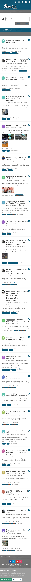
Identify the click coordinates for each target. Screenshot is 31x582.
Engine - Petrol (22, 514)
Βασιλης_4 (8, 514)
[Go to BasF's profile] (3, 377)
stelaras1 (8, 415)
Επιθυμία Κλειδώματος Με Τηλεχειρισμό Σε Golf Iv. (16, 158)
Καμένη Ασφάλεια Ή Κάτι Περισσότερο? (16, 531)
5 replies (16, 422)
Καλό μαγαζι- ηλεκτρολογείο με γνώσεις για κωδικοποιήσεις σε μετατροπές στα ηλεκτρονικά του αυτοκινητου (17, 296)
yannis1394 (9, 225)
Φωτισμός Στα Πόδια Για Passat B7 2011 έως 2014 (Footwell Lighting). (16, 242)
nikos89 (8, 494)
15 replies (18, 51)
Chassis (23, 161)
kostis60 (8, 340)
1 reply (15, 70)
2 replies (16, 311)
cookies (10, 572)
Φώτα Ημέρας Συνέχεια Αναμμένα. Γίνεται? (15, 338)
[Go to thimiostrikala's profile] (3, 177)
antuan (7, 44)
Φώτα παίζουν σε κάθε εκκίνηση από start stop (15, 78)
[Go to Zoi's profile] (3, 320)
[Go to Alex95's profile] (3, 126)
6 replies (16, 521)
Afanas (7, 205)
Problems (20, 44)
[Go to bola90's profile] (3, 357)
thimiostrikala (9, 180)
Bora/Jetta (20, 127)
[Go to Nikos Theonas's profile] (3, 158)
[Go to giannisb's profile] (3, 394)
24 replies (17, 261)
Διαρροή (9, 376)
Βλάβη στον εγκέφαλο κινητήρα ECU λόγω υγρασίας (15, 98)
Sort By (27, 34)
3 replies (18, 88)
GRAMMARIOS (9, 434)
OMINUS (8, 63)
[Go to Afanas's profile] (3, 202)
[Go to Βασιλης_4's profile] (3, 511)
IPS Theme (4, 564)
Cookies (19, 565)
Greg (7, 533)
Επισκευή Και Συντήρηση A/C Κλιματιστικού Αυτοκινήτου (17, 61)
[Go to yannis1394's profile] (3, 222)
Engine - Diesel (23, 102)
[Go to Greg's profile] (3, 530)
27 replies (14, 168)
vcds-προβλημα (12, 394)
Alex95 (7, 127)
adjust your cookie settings (19, 573)
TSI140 (7, 475)
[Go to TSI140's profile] (3, 472)
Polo (17, 323)
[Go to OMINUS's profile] (3, 60)
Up (19, 415)
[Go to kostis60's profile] (3, 338)
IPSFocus (11, 564)
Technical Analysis (22, 275)
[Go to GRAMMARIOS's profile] (3, 431)
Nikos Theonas (9, 161)
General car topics (22, 63)
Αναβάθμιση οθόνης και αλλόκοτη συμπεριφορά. (15, 203)
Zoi (7, 323)
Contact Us (12, 565)
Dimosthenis (9, 456)
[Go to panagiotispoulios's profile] (3, 292)
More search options (22, 23)
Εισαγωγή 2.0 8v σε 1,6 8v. (16, 126)
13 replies (17, 502)
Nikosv (7, 81)
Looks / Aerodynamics (24, 340)
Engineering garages (22, 360)
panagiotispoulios (10, 302)
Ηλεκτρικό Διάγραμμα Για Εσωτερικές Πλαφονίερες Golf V (16, 452)
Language (17, 564)
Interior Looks (21, 205)
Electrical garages (24, 456)
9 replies (14, 348)
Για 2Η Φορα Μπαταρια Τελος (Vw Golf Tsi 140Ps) (16, 472)
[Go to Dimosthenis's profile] (3, 451)
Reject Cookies (17, 579)
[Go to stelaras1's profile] (3, 412)
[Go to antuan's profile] (3, 41)
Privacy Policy (24, 564)
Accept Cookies (6, 579)
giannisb (8, 395)
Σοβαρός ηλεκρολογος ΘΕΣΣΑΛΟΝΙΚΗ (17, 321)
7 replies (18, 403)
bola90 (8, 360)
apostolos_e (9, 102)
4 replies (16, 117)
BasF (7, 378)
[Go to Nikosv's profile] (3, 78)
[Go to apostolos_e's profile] (3, 97)
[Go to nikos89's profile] (3, 492)
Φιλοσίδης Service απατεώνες (13, 357)
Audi (19, 494)
